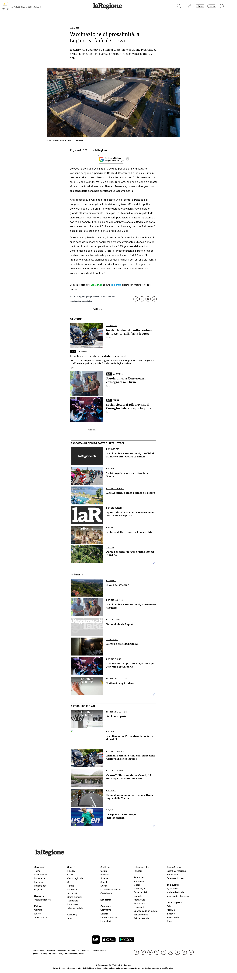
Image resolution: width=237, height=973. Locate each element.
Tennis (70, 885)
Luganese (39, 882)
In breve (171, 913)
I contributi (105, 921)
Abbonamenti (38, 951)
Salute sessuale (141, 918)
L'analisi (104, 913)
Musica (104, 885)
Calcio (70, 874)
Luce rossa (72, 904)
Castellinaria (106, 893)
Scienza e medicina (176, 871)
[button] (136, 952)
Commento (105, 909)
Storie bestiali (140, 892)
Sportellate (72, 900)
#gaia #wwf (172, 888)
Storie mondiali (74, 897)
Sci (68, 882)
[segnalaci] (189, 6)
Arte (69, 918)
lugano (82, 296)
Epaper (212, 6)
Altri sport (72, 893)
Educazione (172, 874)
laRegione (101, 150)
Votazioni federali (42, 899)
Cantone (39, 867)
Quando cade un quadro (146, 911)
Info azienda (173, 917)
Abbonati (200, 6)
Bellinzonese (40, 874)
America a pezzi (42, 917)
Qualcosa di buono (176, 878)
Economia (106, 899)
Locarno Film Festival (110, 889)
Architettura (139, 899)
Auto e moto (140, 903)
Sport (70, 867)
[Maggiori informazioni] (127, 159)
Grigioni (38, 889)
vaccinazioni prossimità (81, 301)
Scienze (104, 878)
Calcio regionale (75, 878)
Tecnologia (139, 888)
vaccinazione (109, 296)
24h (169, 906)
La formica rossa (108, 917)
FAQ (78, 951)
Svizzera (39, 896)
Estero (38, 906)
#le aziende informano (178, 896)
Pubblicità (86, 951)
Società (104, 882)
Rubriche (139, 877)
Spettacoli (105, 867)
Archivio (171, 909)
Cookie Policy (57, 954)
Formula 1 (72, 889)
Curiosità (138, 896)
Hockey (71, 871)
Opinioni (105, 906)
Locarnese (39, 878)
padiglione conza (94, 296)
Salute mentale (141, 914)
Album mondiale (75, 908)
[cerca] (179, 6)
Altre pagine (174, 902)
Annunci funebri (99, 951)
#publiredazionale (175, 892)
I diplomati (139, 907)
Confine (38, 909)
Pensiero (104, 874)
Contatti (71, 951)
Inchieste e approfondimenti (142, 881)
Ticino (37, 871)
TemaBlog (172, 884)
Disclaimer (50, 951)
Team (169, 921)
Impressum (61, 951)
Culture (71, 914)
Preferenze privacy (75, 954)
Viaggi (137, 884)
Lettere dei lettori (142, 867)
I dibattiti (138, 871)
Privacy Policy (41, 954)
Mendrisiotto (40, 885)
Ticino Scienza (174, 867)
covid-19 (73, 296)
